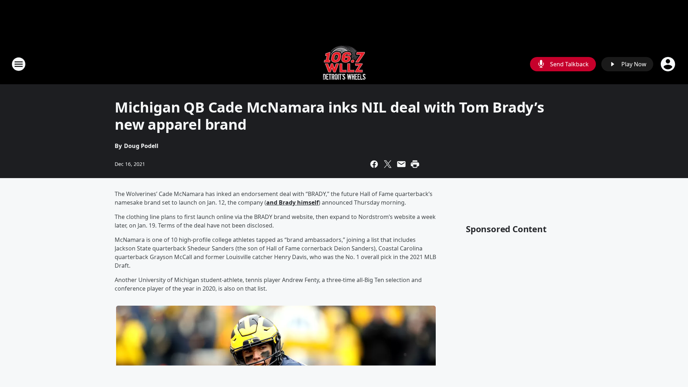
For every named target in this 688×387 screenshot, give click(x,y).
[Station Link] (344, 64)
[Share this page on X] (388, 164)
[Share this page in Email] (401, 164)
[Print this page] (415, 164)
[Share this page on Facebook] (374, 164)
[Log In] (669, 64)
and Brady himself (292, 202)
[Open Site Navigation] (18, 64)
